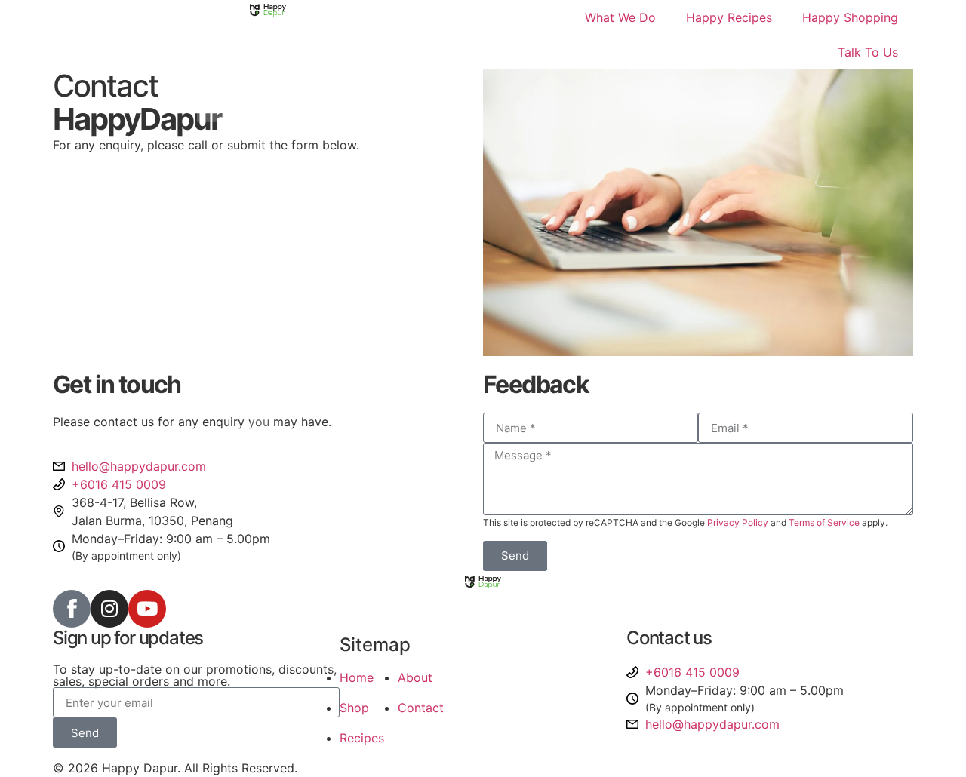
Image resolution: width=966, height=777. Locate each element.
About (415, 677)
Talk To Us (868, 52)
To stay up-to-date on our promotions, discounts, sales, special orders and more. (195, 675)
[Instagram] (109, 609)
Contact (421, 707)
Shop (354, 707)
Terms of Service (824, 522)
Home (357, 677)
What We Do (620, 17)
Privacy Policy (737, 522)
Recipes (362, 737)
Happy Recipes (729, 17)
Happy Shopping (850, 17)
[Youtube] (147, 609)
